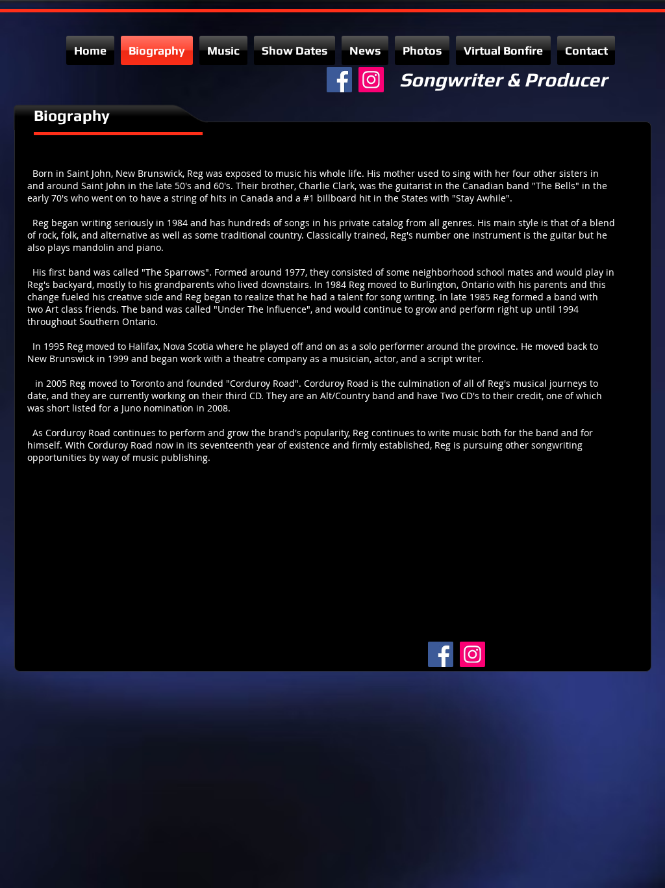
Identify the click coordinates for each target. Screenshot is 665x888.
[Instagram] (371, 79)
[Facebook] (339, 79)
